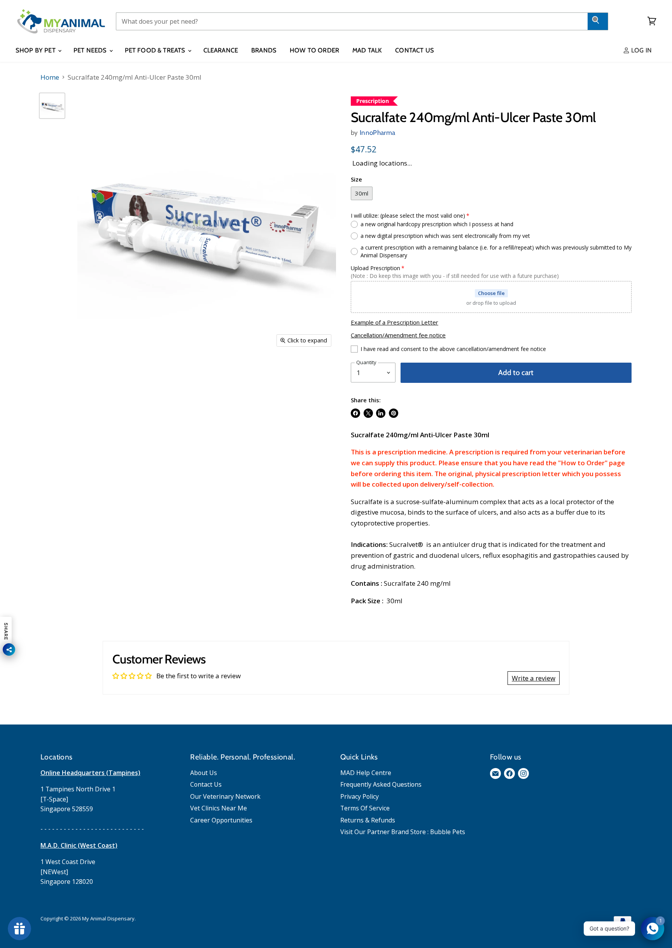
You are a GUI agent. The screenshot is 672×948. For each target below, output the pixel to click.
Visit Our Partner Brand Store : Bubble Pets (402, 832)
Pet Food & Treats (156, 50)
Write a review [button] (533, 678)
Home (49, 77)
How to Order (314, 50)
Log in (641, 50)
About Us (203, 772)
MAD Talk (367, 50)
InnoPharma (377, 132)
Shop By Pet (36, 50)
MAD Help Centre (365, 772)
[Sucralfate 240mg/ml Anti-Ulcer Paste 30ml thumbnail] (52, 105)
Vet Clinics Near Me (218, 808)
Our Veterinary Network (225, 796)
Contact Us (414, 50)
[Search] (598, 21)
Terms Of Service (365, 808)
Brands (263, 50)
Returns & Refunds (367, 820)
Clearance (220, 50)
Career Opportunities (221, 820)
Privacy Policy (359, 796)
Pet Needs (91, 50)
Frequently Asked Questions (381, 784)
